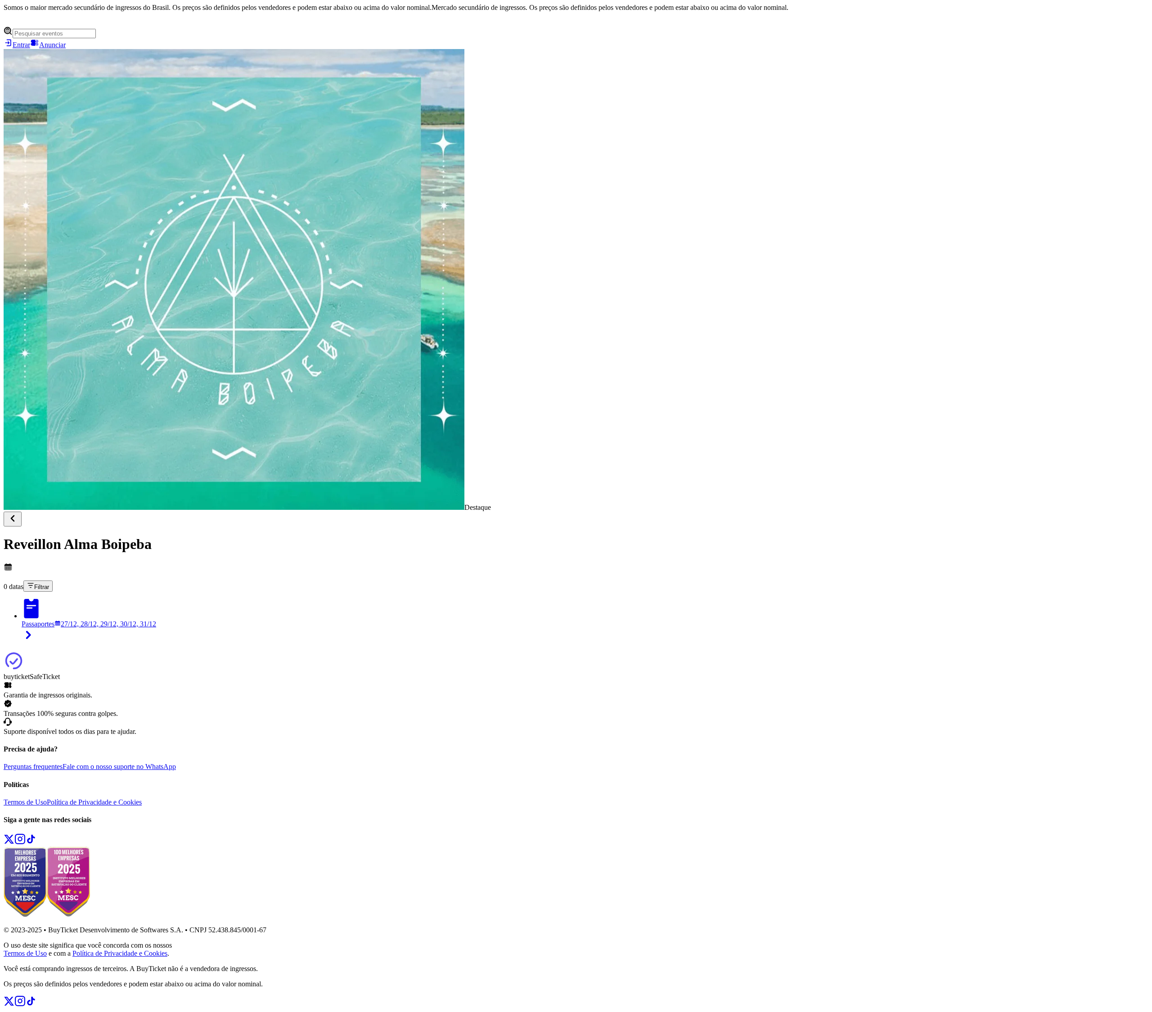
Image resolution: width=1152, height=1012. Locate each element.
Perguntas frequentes (33, 766)
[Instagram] (20, 842)
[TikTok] (31, 842)
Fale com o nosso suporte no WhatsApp (119, 766)
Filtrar (41, 587)
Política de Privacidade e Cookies (94, 802)
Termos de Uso (25, 802)
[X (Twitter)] (9, 842)
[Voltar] (13, 519)
